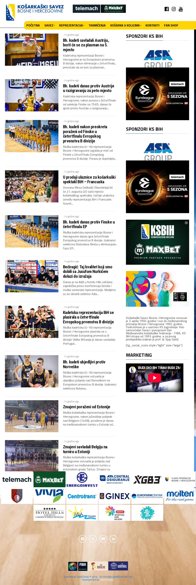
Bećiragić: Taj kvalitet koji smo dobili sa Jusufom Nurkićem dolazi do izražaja (87, 272)
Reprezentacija (71, 25)
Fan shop (171, 25)
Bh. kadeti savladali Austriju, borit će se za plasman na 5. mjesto (86, 45)
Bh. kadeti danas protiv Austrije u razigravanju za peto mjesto (88, 88)
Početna (33, 25)
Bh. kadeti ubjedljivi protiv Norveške (84, 364)
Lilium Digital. (107, 580)
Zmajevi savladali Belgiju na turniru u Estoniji (85, 449)
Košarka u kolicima (125, 25)
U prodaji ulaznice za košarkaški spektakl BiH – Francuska (89, 179)
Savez (48, 25)
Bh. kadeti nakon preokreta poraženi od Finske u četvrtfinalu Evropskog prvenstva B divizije (85, 133)
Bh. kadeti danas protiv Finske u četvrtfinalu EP (89, 224)
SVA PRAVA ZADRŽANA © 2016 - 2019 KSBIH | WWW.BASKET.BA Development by (98, 578)
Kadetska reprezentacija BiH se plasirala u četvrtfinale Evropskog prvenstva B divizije (88, 317)
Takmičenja (97, 25)
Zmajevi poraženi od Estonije (86, 406)
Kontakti (152, 25)
